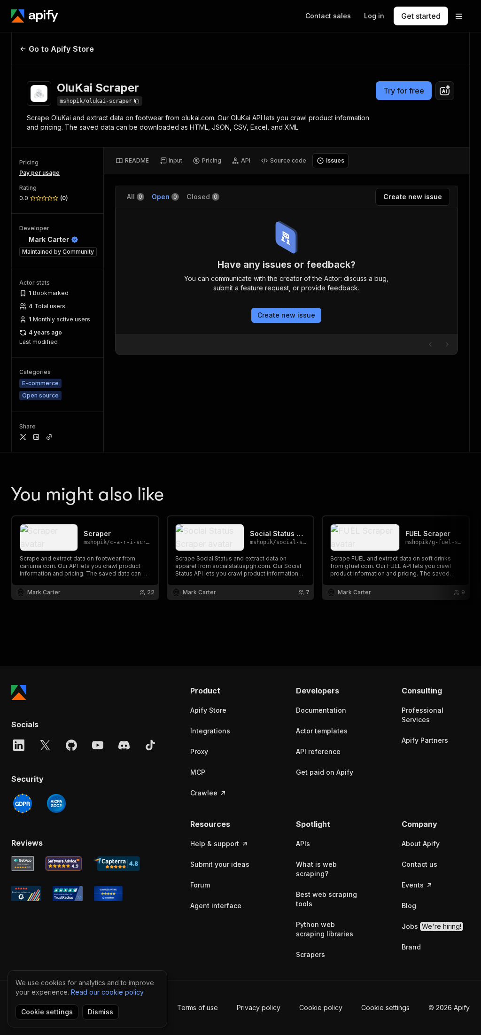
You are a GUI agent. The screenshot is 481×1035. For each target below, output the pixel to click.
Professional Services (422, 715)
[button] (224, 690)
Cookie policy (320, 1008)
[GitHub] (71, 745)
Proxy (199, 751)
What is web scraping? (316, 869)
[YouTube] (97, 745)
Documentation (321, 710)
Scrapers (310, 954)
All (134, 197)
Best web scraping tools (326, 899)
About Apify (421, 844)
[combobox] (444, 90)
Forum (200, 885)
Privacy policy (258, 1008)
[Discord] (124, 745)
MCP (197, 772)
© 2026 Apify (449, 1008)
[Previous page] (430, 344)
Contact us (419, 864)
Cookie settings (385, 1008)
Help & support (214, 844)
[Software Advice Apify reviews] (64, 863)
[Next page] (447, 344)
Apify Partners (425, 740)
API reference (318, 751)
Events (413, 885)
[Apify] (34, 16)
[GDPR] (22, 803)
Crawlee (203, 793)
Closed (201, 197)
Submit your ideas (219, 864)
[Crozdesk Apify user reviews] (108, 893)
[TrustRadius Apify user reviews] (68, 893)
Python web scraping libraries (324, 929)
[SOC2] (56, 803)
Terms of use (197, 1008)
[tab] (132, 160)
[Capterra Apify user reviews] (116, 863)
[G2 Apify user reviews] (26, 893)
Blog (409, 906)
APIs (303, 844)
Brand (411, 947)
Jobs (431, 926)
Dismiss (100, 1012)
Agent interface (215, 906)
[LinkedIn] (18, 745)
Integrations (210, 731)
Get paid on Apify (324, 772)
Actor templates (322, 731)
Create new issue (286, 315)
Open (164, 197)
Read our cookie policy (107, 992)
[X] (45, 745)
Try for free (403, 90)
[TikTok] (150, 745)
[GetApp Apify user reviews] (22, 863)
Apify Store (208, 710)
